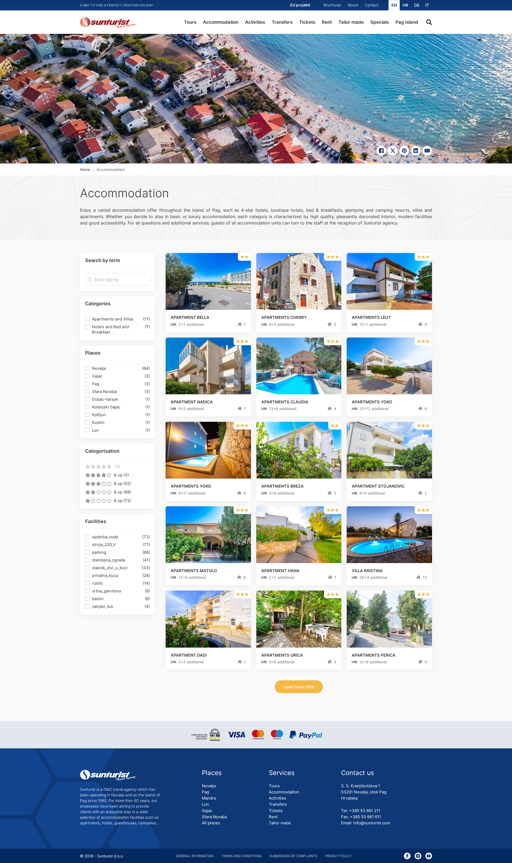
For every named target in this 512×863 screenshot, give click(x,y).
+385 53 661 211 (364, 810)
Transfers (282, 22)
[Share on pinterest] (404, 150)
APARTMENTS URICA (282, 655)
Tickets (307, 22)
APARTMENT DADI (189, 655)
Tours (190, 22)
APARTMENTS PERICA (373, 655)
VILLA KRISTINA (367, 570)
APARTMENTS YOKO (372, 401)
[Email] (427, 150)
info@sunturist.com (371, 822)
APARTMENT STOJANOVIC (378, 486)
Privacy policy (338, 856)
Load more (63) (298, 686)
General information (195, 856)
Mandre (209, 798)
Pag (205, 791)
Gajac (207, 810)
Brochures (332, 5)
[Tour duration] (173, 325)
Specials (379, 22)
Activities (255, 22)
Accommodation (220, 22)
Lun (205, 804)
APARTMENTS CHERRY (284, 317)
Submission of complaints (293, 856)
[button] (117, 319)
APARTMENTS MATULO (194, 570)
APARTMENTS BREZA (282, 486)
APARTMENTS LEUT (371, 317)
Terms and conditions (242, 856)
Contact (372, 5)
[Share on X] (393, 150)
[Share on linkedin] (416, 150)
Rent (327, 22)
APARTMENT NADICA (192, 401)
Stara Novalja (214, 816)
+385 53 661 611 (365, 816)
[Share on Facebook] (381, 150)
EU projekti (300, 5)
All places (211, 822)
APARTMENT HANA (280, 570)
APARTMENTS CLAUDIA (284, 401)
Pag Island (406, 22)
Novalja (209, 785)
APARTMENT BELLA (190, 317)
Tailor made (351, 22)
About (353, 5)
